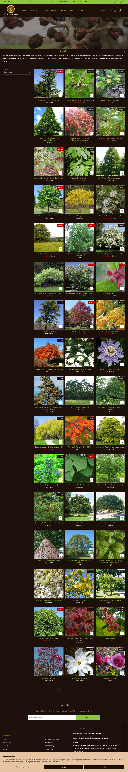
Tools (71, 10)
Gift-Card (80, 10)
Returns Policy (49, 746)
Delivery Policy (49, 742)
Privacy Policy (57, 762)
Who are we (34, 10)
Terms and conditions (52, 739)
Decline (104, 767)
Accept (63, 767)
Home (24, 10)
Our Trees (44, 10)
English (103, 10)
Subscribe (88, 717)
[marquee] (64, 2)
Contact (54, 10)
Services (63, 10)
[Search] (124, 11)
